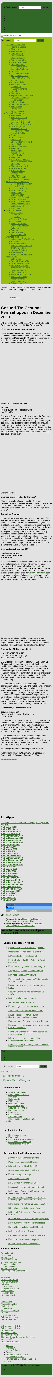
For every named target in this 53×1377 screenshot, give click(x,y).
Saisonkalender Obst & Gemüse (22, 1119)
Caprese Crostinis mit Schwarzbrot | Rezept (27, 1235)
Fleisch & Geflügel (19, 133)
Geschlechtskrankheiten (21, 184)
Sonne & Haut (7, 1330)
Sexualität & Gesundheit (21, 197)
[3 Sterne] (23, 323)
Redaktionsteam (12, 915)
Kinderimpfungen (18, 272)
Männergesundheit (19, 89)
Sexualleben (16, 193)
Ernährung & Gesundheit (22, 122)
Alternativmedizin (18, 51)
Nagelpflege (6, 1308)
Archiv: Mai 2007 (8, 898)
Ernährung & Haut (9, 1269)
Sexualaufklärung (18, 190)
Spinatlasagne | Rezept (18, 1179)
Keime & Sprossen (19, 146)
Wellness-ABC (17, 252)
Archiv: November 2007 (12, 884)
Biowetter (12, 1097)
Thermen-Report (8, 1337)
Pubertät (4, 1313)
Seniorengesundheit (20, 104)
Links (8, 1361)
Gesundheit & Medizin (15, 14)
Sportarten (15, 230)
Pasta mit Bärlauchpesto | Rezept (22, 1162)
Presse (9, 1352)
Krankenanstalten (16, 1110)
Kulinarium (15, 157)
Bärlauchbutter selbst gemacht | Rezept (25, 1227)
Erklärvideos (13, 1101)
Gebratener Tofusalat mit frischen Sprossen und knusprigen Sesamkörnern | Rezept (27, 1199)
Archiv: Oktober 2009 (11, 840)
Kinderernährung (18, 270)
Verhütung (15, 208)
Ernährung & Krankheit (21, 124)
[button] (10, 905)
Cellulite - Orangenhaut (11, 1262)
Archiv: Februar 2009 (11, 856)
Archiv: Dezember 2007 (12, 882)
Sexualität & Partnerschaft (17, 23)
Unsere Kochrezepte (15, 18)
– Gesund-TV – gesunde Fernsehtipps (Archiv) (21, 823)
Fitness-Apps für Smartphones (14, 1271)
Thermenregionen (18, 248)
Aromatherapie (7, 1253)
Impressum (11, 1348)
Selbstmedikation (18, 102)
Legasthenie (6, 1302)
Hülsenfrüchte (17, 144)
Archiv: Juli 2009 (9, 847)
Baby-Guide (16, 259)
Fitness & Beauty (13, 25)
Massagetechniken (9, 1304)
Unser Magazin (12, 21)
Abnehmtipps (16, 115)
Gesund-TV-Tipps (16, 1106)
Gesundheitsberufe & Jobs (20, 1108)
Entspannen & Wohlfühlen (22, 239)
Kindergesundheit (18, 84)
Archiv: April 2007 (9, 900)
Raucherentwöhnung (20, 98)
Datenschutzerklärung (15, 1357)
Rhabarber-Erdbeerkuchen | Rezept (24, 1244)
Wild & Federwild (18, 177)
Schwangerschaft (18, 283)
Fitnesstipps (16, 217)
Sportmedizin (16, 107)
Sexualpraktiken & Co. (20, 204)
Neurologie (16, 91)
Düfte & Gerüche (8, 1266)
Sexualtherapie (17, 206)
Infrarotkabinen (7, 1291)
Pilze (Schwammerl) (19, 166)
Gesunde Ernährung (15, 16)
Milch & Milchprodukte (20, 160)
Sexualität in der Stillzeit (21, 201)
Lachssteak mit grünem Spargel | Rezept (26, 1187)
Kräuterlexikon (17, 155)
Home (8, 12)
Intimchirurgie (7, 1293)
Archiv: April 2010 (9, 827)
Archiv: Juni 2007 (9, 895)
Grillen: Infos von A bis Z (21, 142)
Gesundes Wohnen (19, 69)
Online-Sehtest (14, 1114)
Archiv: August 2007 (10, 891)
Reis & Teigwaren (18, 168)
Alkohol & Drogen (18, 47)
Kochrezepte (16, 151)
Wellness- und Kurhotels (21, 254)
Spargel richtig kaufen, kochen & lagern (25, 971)
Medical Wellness (18, 243)
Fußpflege (5, 1284)
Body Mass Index (18, 60)
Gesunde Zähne (18, 65)
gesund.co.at (6, 287)
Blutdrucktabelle (18, 58)
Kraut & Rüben (17, 153)
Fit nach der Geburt (9, 1280)
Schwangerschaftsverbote (12, 1328)
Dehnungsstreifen (9, 1264)
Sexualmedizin (17, 195)
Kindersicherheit (18, 279)
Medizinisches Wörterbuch (20, 1144)
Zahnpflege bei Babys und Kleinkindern (25, 1011)
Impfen (14, 80)
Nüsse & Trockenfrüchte (21, 162)
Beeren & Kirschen (19, 118)
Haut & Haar (16, 221)
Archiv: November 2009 (12, 838)
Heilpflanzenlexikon (19, 76)
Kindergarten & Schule (21, 274)
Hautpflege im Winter (10, 1288)
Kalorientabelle (15, 1137)
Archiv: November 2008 (12, 860)
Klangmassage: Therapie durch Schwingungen (29, 1021)
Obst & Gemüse (18, 164)
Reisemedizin (17, 100)
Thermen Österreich (9, 1335)
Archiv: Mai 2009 (8, 851)
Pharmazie (15, 93)
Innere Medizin (17, 82)
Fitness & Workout (19, 219)
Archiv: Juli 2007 (9, 893)
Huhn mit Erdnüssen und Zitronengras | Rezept (28, 1219)
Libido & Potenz (18, 186)
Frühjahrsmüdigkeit (9, 1282)
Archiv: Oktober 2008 (11, 862)
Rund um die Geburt (19, 266)
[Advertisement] (26, 372)
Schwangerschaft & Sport (12, 1326)
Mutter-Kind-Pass (8, 1306)
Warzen (23, 562)
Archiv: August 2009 (10, 845)
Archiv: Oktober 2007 (11, 887)
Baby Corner (6, 1255)
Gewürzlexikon (17, 137)
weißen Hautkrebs (36, 573)
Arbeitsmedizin (17, 56)
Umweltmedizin (17, 111)
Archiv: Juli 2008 (9, 867)
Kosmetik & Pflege (19, 224)
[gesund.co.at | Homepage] (7, 3)
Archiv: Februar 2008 (11, 878)
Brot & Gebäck (17, 120)
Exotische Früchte (19, 129)
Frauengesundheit (19, 62)
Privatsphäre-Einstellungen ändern (21, 1359)
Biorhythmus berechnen (18, 1095)
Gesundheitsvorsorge (20, 67)
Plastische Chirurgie (10, 1311)
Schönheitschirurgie (9, 1317)
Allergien (15, 49)
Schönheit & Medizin (20, 226)
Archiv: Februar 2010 (11, 831)
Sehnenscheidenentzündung (21, 1002)
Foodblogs (15, 135)
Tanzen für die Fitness (25, 1337)
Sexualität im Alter (19, 199)
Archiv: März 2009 (9, 853)
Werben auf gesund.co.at (17, 1354)
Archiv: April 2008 (9, 873)
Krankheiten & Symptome (19, 1142)
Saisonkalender (18, 171)
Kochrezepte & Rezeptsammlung (22, 1139)
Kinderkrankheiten (19, 277)
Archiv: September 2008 (12, 865)
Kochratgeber (17, 148)
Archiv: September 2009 (12, 842)
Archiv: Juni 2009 (9, 849)
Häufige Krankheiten (20, 73)
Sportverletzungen (9, 1333)
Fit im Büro (15, 215)
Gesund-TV (36, 287)
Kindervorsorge (17, 281)
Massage (15, 241)
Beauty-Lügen (7, 1258)
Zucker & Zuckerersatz (21, 179)
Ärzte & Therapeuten (17, 1092)
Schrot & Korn (17, 173)
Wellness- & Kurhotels (10, 1341)
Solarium (15, 228)
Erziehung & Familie (20, 263)
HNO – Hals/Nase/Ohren (22, 78)
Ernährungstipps (18, 126)
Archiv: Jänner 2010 (10, 834)
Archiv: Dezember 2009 (12, 836)
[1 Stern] (5, 323)
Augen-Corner (17, 54)
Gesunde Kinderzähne (21, 261)
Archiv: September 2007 (12, 889)
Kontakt (9, 1346)
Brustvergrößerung (9, 1260)
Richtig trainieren (8, 1315)
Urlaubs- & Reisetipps (20, 250)
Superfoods (16, 175)
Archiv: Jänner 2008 (10, 880)
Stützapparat (16, 109)
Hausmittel (15, 71)
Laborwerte (16, 87)
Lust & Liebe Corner (19, 188)
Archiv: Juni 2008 (9, 869)
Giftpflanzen (16, 140)
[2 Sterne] (14, 323)
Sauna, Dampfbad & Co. (21, 246)
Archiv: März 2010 (9, 829)
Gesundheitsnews (16, 1103)
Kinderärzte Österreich (20, 268)
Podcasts (10, 32)
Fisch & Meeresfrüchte (20, 131)
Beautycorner (17, 213)
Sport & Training (18, 232)
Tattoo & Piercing (18, 235)
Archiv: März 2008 (9, 876)
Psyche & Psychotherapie (22, 95)
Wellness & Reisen (14, 27)
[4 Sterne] (32, 323)
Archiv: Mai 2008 (8, 871)
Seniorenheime (15, 1117)
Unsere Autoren (13, 1350)
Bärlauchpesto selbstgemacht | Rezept (25, 1208)
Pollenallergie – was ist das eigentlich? (25, 952)
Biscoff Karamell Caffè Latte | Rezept (24, 1170)
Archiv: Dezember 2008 (12, 858)
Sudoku (11, 1121)
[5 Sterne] (42, 323)
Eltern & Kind (12, 29)
